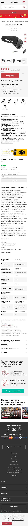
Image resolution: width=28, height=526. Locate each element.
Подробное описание (7, 143)
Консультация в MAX (13, 391)
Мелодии (14, 461)
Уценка (13, 475)
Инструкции (14, 464)
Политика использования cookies (18, 520)
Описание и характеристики (12, 187)
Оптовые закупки (14, 467)
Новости (14, 453)
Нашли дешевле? (15, 70)
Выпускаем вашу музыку (14, 470)
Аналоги (4, 345)
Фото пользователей (10, 348)
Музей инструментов (14, 472)
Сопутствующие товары (11, 341)
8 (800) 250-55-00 (16, 511)
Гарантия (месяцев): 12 (7, 325)
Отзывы (4, 352)
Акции (14, 456)
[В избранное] (23, 75)
